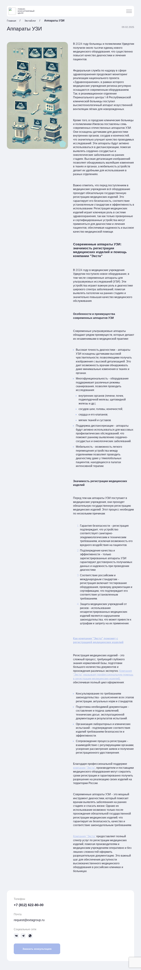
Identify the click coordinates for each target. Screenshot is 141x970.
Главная (11, 20)
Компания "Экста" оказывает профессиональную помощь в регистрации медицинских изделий (103, 674)
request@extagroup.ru (29, 920)
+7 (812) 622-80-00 (29, 905)
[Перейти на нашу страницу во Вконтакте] (16, 935)
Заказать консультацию (37, 948)
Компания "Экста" (84, 836)
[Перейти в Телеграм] (23, 935)
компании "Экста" (84, 768)
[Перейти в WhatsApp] (30, 935)
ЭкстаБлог (30, 20)
